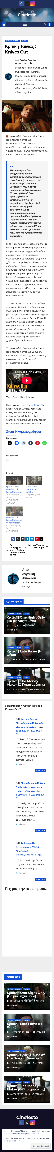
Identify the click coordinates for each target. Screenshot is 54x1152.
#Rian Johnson (23, 88)
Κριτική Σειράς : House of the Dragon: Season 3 (26, 1056)
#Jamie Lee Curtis (24, 80)
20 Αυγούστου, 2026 (21, 1001)
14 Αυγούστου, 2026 (20, 1032)
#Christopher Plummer (27, 71)
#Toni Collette (40, 88)
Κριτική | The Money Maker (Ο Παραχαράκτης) (26, 683)
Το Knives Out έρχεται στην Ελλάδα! (31, 489)
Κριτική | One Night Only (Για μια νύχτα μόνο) (26, 619)
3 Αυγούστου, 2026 (20, 1094)
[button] (45, 24)
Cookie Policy (14, 1141)
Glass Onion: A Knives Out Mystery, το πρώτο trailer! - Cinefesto (30, 787)
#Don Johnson (39, 76)
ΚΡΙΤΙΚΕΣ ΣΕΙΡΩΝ (18, 1051)
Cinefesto (27, 14)
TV (9, 1051)
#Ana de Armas (23, 67)
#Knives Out (41, 80)
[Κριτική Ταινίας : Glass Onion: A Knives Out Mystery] (14, 480)
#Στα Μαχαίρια (23, 92)
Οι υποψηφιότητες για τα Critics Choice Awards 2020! (18, 550)
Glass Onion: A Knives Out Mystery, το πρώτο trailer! (14, 520)
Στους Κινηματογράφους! (24, 432)
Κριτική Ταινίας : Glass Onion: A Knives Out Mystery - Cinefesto (30, 723)
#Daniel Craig (22, 76)
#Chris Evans (40, 67)
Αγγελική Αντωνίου (28, 60)
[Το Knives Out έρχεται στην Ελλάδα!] (34, 480)
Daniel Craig (33, 405)
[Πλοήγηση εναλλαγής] (25, 25)
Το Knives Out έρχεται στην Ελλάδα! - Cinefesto (29, 847)
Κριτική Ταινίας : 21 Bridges (36, 546)
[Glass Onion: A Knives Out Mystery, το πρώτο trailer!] (14, 511)
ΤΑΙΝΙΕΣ (25, 41)
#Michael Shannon (25, 84)
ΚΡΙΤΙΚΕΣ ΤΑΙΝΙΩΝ (12, 41)
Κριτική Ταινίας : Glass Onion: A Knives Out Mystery (14, 489)
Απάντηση (40, 770)
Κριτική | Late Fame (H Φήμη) (24, 653)
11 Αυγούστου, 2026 (20, 1063)
